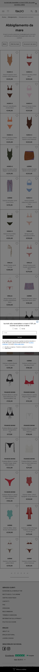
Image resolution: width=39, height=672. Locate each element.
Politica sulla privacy (19, 344)
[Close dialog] (37, 322)
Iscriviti (19, 337)
